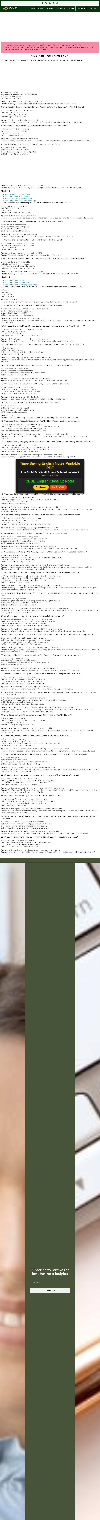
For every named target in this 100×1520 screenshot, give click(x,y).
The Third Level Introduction (17, 197)
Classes (50, 8)
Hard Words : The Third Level (17, 194)
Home (33, 8)
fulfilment (27, 212)
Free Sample (41, 487)
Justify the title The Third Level (18, 199)
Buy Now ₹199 (58, 487)
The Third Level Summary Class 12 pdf (21, 285)
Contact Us (92, 8)
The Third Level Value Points (17, 283)
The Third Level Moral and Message (20, 201)
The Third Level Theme (15, 281)
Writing (70, 8)
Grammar (80, 8)
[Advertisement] (50, 26)
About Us (41, 8)
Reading (60, 8)
